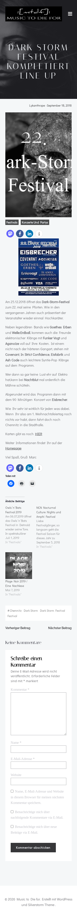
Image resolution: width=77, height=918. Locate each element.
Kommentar (20, 689)
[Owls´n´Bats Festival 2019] (20, 524)
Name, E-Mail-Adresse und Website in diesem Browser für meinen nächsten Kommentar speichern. (37, 797)
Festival (12, 616)
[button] (10, 233)
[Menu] (70, 14)
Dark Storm (31, 611)
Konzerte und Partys (35, 222)
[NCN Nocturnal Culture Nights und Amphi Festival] (51, 527)
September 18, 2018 (59, 105)
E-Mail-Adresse (23, 759)
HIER (38, 433)
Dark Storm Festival (52, 611)
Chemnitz (16, 611)
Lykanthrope (37, 105)
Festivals (12, 222)
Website (16, 775)
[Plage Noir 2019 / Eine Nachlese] (18, 565)
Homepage (13, 448)
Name (16, 742)
